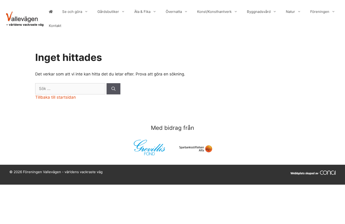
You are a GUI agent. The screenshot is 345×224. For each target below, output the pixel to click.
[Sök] (113, 88)
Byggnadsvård (259, 11)
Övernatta (174, 11)
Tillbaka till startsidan (55, 97)
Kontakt (55, 25)
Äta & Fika (142, 11)
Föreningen (319, 11)
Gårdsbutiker (108, 11)
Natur (290, 11)
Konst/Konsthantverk (214, 11)
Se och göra (72, 11)
